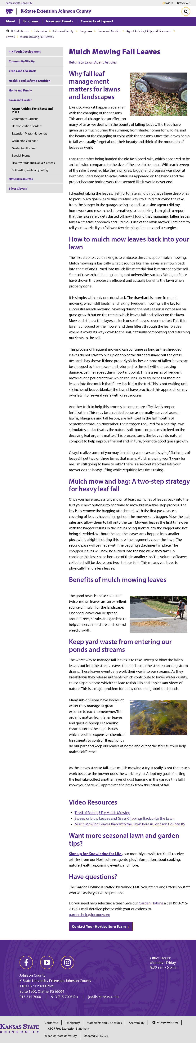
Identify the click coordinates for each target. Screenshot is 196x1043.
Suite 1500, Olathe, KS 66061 (42, 991)
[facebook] (26, 962)
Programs (86, 31)
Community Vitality (22, 61)
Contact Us (51, 1023)
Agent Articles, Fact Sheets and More (32, 110)
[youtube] (47, 962)
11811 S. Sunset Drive (37, 986)
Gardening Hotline (23, 148)
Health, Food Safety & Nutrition (29, 80)
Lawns (10, 37)
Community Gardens (25, 119)
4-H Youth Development (25, 51)
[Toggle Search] (185, 11)
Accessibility (137, 1023)
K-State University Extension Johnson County (55, 980)
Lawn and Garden (109, 31)
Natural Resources (21, 179)
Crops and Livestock (22, 71)
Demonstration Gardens (27, 126)
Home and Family (20, 90)
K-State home (20, 31)
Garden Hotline (151, 903)
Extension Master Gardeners (29, 133)
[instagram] (67, 962)
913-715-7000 (30, 996)
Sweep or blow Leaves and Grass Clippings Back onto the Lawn (125, 818)
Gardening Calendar (25, 141)
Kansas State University (19, 3)
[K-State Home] (9, 11)
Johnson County (63, 31)
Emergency (72, 1023)
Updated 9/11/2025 (96, 1036)
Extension (40, 31)
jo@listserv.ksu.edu (103, 996)
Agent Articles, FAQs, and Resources (148, 31)
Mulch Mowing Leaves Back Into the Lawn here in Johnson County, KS (130, 824)
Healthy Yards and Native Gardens (33, 163)
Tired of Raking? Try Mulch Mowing (102, 812)
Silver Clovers (18, 188)
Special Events (21, 155)
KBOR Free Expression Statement (68, 1028)
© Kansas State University (61, 1036)
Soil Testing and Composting (30, 170)
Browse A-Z (183, 3)
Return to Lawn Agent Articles (93, 62)
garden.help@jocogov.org (89, 914)
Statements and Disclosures (104, 1023)
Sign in (169, 3)
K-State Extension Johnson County (56, 11)
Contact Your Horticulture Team (99, 926)
